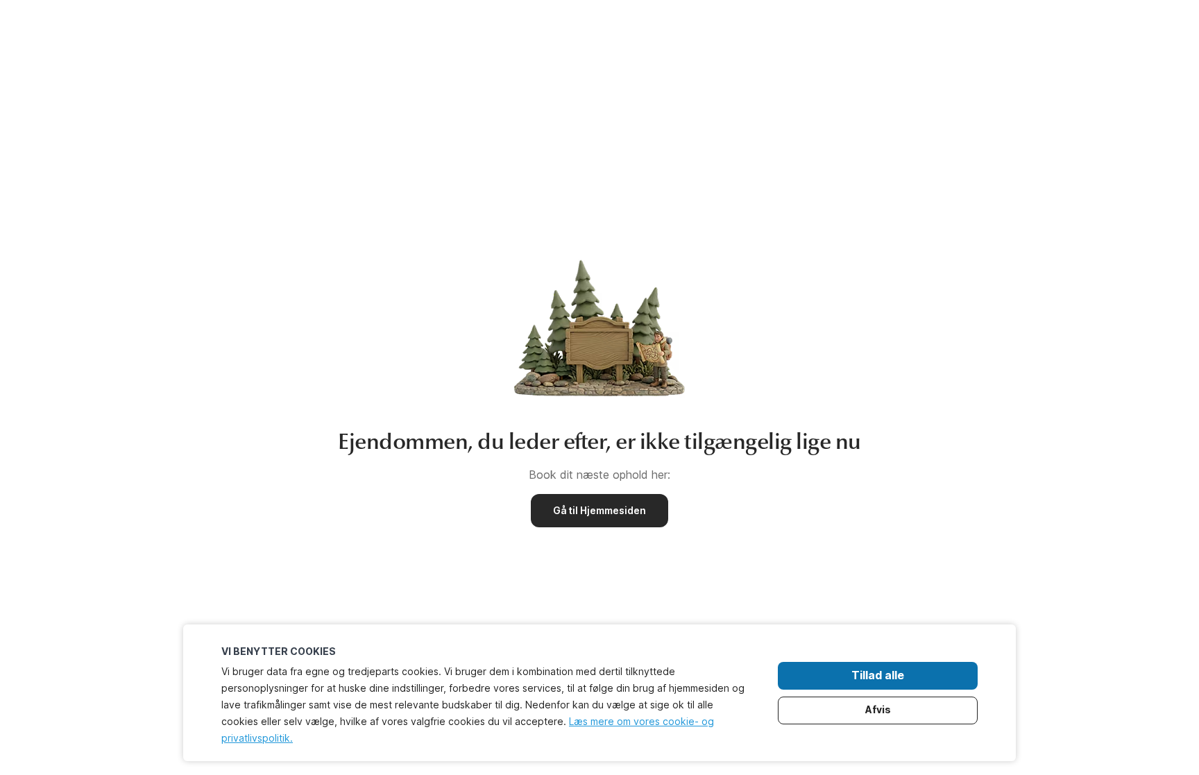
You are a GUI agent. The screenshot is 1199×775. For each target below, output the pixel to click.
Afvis (878, 709)
